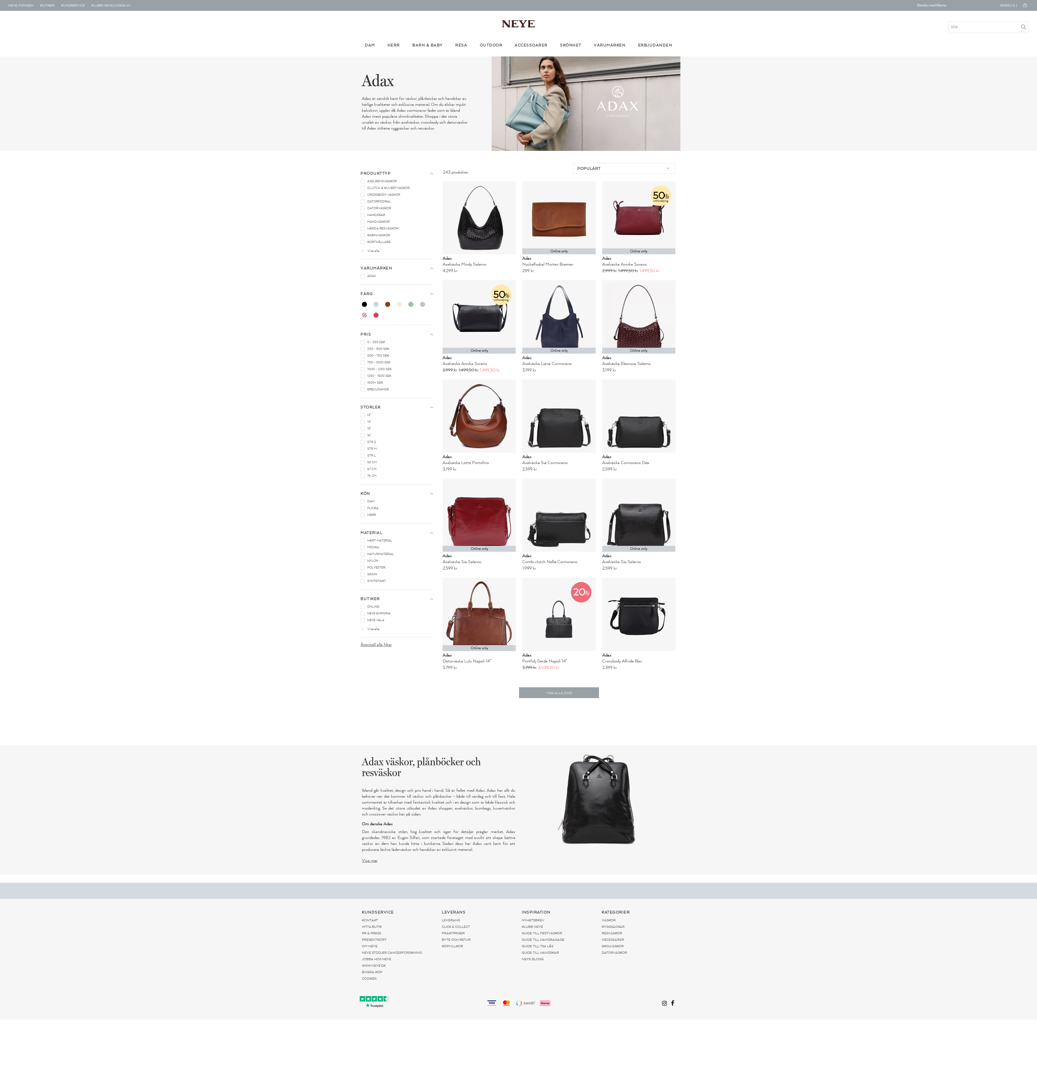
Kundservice (73, 5)
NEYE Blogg (533, 959)
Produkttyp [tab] (376, 173)
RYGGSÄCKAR (613, 927)
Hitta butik (372, 927)
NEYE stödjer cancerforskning (392, 953)
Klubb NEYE (532, 927)
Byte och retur (456, 940)
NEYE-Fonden (21, 5)
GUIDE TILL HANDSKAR (540, 953)
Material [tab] (371, 532)
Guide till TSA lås (537, 946)
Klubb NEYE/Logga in (110, 5)
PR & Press (371, 933)
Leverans (451, 920)
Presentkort (374, 940)
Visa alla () (559, 693)
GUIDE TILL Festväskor (542, 933)
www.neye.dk (374, 965)
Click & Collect (456, 927)
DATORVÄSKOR (614, 953)
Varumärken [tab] (376, 268)
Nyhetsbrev (533, 920)
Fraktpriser (453, 933)
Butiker (47, 5)
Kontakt (370, 920)
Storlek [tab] (371, 407)
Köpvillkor (452, 946)
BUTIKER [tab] (370, 599)
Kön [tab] (365, 493)
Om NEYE (370, 946)
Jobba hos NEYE (376, 959)
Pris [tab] (366, 334)
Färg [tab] (367, 294)
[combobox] (624, 168)
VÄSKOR (609, 920)
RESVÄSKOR (612, 933)
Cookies (369, 978)
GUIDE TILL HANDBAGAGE (543, 940)
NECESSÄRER (613, 940)
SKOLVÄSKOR (613, 946)
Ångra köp (372, 972)
